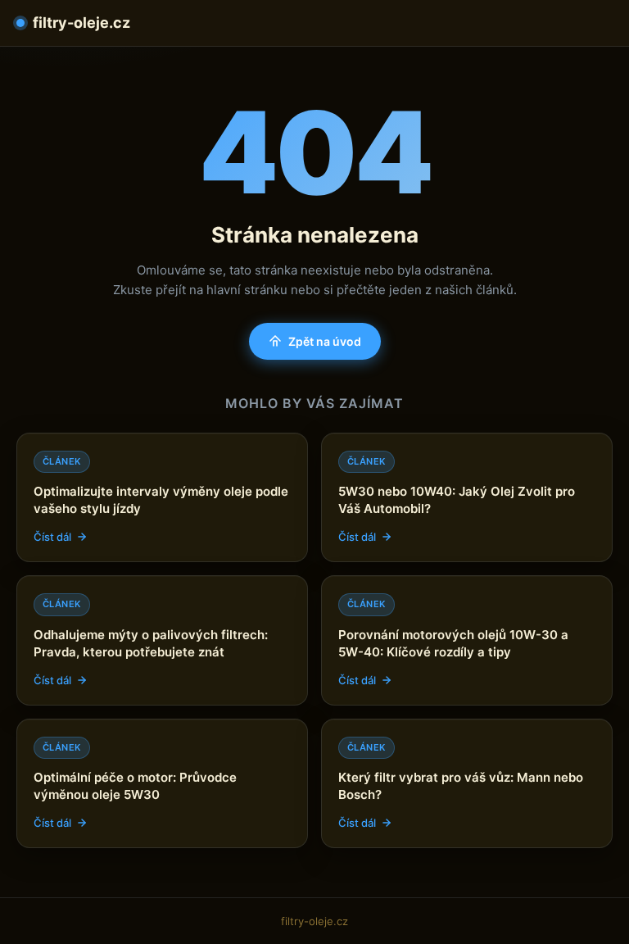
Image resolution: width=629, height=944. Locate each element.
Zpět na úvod (324, 341)
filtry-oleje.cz (81, 22)
